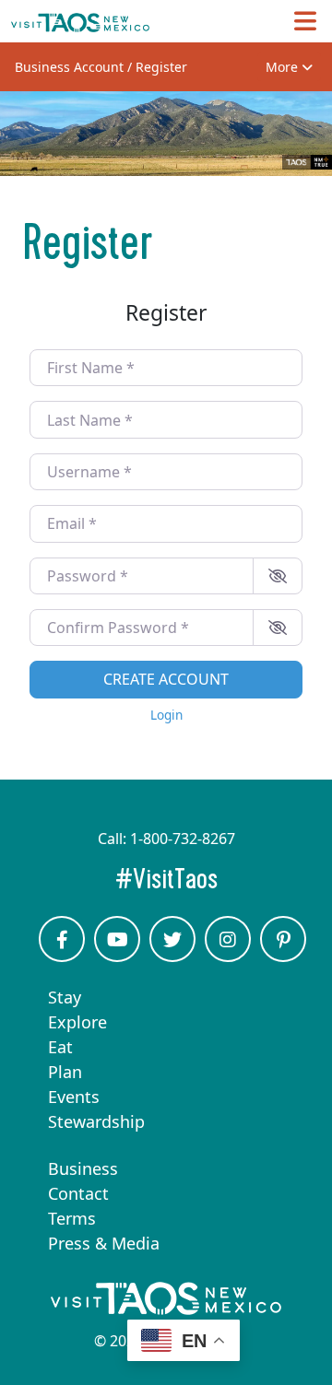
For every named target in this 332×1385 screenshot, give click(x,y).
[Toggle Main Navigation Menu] (305, 21)
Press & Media (104, 1243)
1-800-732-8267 (182, 838)
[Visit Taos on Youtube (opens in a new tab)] (117, 955)
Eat (60, 1047)
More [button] (284, 67)
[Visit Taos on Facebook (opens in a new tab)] (62, 955)
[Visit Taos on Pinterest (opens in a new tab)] (283, 955)
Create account (166, 679)
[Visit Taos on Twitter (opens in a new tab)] (172, 955)
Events (74, 1097)
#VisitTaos (218, 879)
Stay (64, 997)
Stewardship (96, 1121)
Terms (72, 1218)
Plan (65, 1072)
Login (166, 714)
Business (83, 1168)
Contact (78, 1193)
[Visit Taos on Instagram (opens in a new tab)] (228, 955)
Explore (77, 1022)
